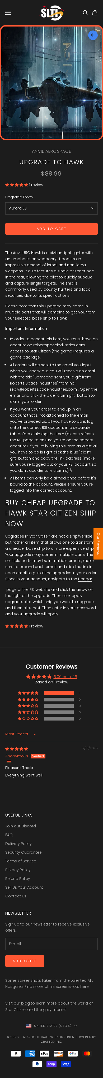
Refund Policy (17, 878)
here (84, 986)
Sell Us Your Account (24, 887)
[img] (16, 749)
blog (25, 1003)
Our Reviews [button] (98, 543)
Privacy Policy (18, 869)
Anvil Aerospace (51, 151)
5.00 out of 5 (65, 676)
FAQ (9, 834)
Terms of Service (20, 861)
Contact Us (15, 896)
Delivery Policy (18, 843)
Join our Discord (20, 826)
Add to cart (52, 228)
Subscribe (25, 960)
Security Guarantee (23, 852)
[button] (17, 184)
